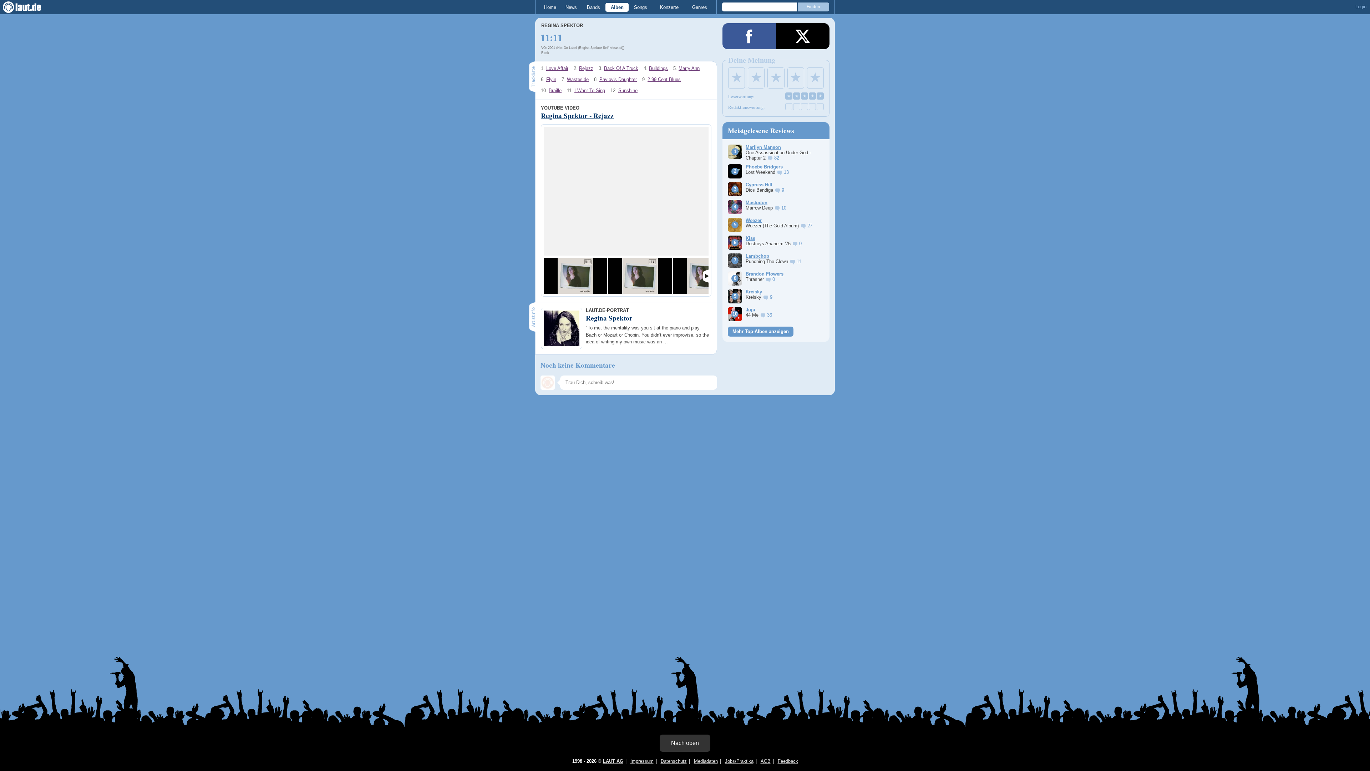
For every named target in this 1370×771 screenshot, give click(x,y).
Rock (545, 53)
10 (783, 208)
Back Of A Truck (621, 68)
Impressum (642, 761)
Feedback (788, 761)
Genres (699, 7)
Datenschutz (674, 761)
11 (799, 261)
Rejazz (586, 68)
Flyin (551, 79)
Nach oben (685, 743)
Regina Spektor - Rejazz (577, 116)
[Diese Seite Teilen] (749, 36)
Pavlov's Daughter (618, 79)
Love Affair (557, 68)
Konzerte (669, 7)
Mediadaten (706, 761)
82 (776, 158)
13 (786, 172)
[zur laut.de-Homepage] (28, 7)
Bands (593, 7)
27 (809, 225)
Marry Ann (689, 68)
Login (1360, 6)
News (571, 7)
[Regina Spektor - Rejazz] (575, 276)
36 (769, 315)
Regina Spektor (562, 25)
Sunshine (628, 90)
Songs (640, 7)
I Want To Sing (589, 90)
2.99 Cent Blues (664, 79)
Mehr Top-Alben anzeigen (760, 331)
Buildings (658, 68)
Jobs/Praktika (739, 761)
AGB (766, 761)
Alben (617, 7)
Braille (555, 90)
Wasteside (578, 79)
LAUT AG (613, 761)
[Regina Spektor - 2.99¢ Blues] (640, 276)
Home (550, 7)
